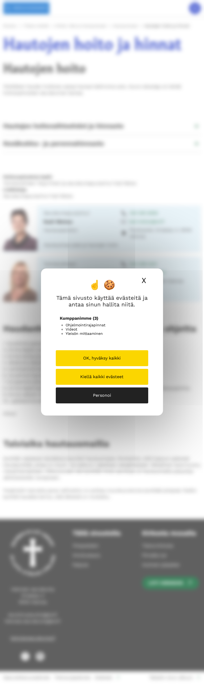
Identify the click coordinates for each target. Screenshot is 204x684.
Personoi (102, 395)
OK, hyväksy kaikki (102, 358)
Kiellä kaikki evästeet (102, 376)
